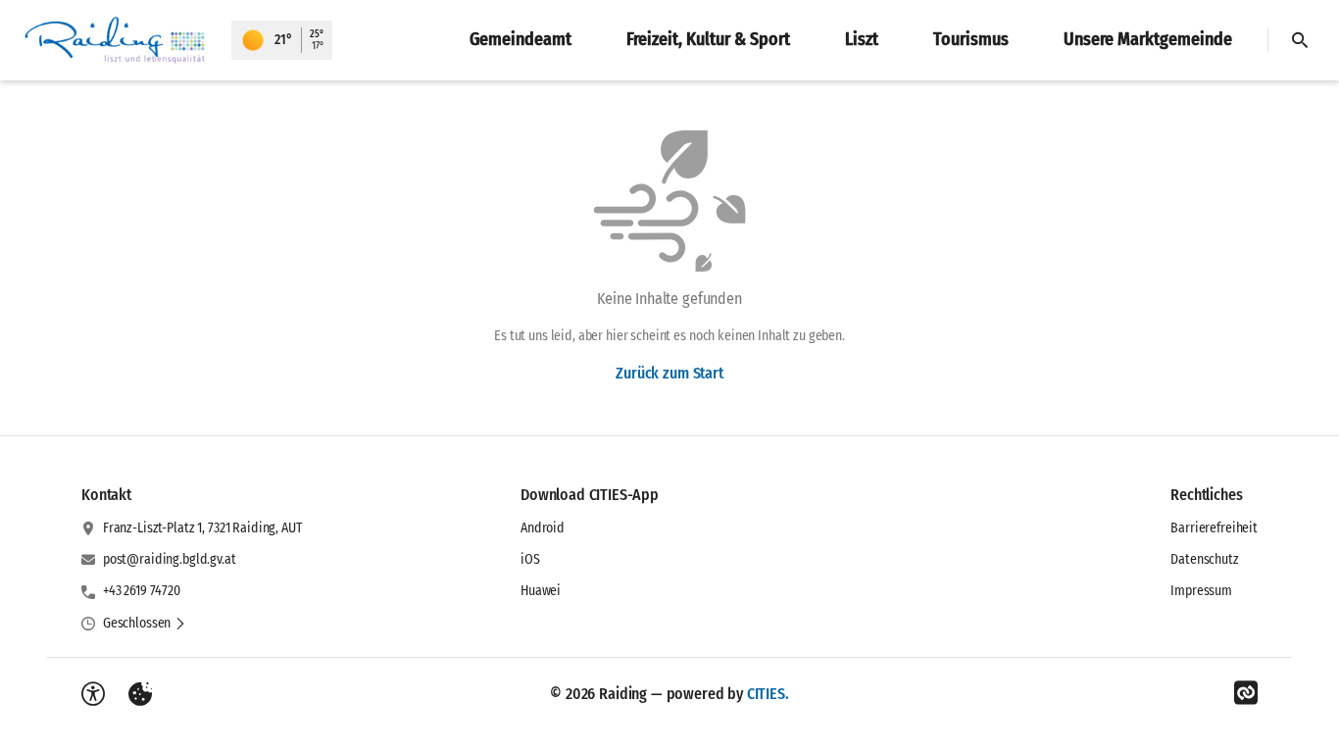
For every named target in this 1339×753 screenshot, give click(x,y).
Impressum (1201, 590)
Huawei (541, 590)
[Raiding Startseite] (116, 40)
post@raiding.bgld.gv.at (169, 559)
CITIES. (768, 693)
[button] (144, 623)
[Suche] (1299, 40)
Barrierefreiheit (1214, 528)
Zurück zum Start (669, 373)
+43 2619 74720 (141, 590)
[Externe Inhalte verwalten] (140, 694)
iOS (530, 559)
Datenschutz (1204, 559)
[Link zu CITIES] (1246, 693)
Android (543, 528)
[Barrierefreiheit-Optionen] (93, 694)
